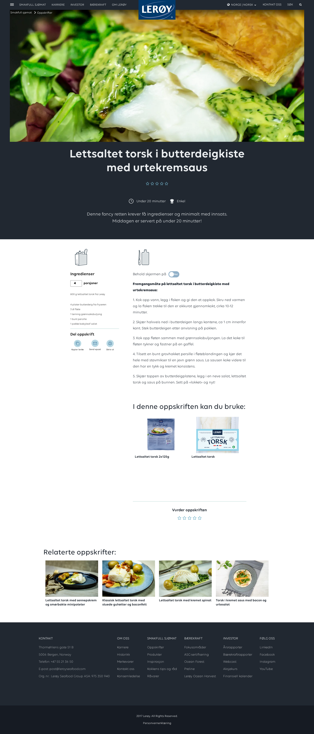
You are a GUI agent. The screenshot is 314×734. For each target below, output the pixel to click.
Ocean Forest (194, 662)
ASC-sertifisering (196, 654)
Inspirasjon (155, 662)
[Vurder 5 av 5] (199, 518)
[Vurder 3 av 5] (189, 518)
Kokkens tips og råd (162, 669)
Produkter (154, 654)
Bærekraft (98, 4)
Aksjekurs (230, 669)
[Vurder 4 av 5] (194, 518)
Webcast (229, 662)
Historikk (123, 654)
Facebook (267, 654)
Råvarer (153, 676)
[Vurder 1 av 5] (179, 518)
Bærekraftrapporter (237, 654)
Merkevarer (125, 662)
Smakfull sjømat (21, 12)
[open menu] (12, 4)
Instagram (267, 662)
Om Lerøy (119, 4)
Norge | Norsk (242, 4)
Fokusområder (195, 647)
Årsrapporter (232, 647)
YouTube (266, 669)
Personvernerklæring (157, 723)
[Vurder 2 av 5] (184, 518)
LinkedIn (266, 647)
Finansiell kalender (237, 676)
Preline (189, 669)
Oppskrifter (44, 12)
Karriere (58, 4)
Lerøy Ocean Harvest (200, 676)
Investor (77, 4)
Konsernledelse (128, 676)
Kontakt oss (272, 4)
